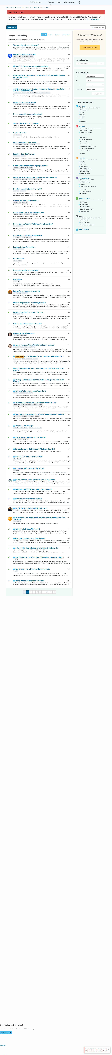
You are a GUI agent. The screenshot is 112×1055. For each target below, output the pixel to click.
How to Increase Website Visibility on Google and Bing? (33, 224)
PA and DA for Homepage (24, 426)
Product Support (84, 220)
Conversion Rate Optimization (88, 186)
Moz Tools (82, 106)
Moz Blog (82, 162)
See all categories (84, 229)
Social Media (83, 193)
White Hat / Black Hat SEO (86, 209)
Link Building (83, 137)
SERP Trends (83, 202)
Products (3, 1045)
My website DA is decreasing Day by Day (29, 468)
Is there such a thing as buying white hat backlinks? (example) (36, 548)
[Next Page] (54, 592)
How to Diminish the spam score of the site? (30, 437)
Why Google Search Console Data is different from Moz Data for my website (38, 369)
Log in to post (12, 27)
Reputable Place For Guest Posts (25, 142)
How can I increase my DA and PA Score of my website (36, 480)
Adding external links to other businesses (29, 581)
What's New (83, 121)
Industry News (84, 166)
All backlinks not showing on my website (27, 235)
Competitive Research (86, 132)
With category (79, 89)
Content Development (86, 130)
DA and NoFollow (19, 133)
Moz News (82, 164)
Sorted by (78, 85)
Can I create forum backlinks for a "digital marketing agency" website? (40, 414)
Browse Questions (82, 72)
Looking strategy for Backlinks (24, 247)
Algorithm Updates (85, 207)
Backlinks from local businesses (24, 102)
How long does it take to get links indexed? (30, 538)
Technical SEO (83, 141)
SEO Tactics (82, 126)
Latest (44, 34)
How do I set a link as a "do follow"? (27, 529)
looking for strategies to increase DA (26, 291)
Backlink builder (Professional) (24, 154)
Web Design (83, 189)
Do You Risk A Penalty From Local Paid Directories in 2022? (35, 403)
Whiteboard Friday (85, 173)
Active (50, 34)
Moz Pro (82, 112)
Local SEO (82, 153)
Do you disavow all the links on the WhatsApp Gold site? (35, 449)
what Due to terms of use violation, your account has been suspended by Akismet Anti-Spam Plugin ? (39, 90)
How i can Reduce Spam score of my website (30, 391)
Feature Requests (84, 222)
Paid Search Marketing (86, 191)
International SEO (84, 151)
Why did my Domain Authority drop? (26, 201)
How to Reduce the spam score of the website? (31, 66)
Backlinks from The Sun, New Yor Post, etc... (28, 312)
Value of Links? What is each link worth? (27, 324)
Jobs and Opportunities (86, 168)
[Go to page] (43, 592)
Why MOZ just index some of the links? (29, 457)
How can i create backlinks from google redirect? (30, 166)
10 (47, 592)
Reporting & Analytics (85, 144)
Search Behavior (84, 204)
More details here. (93, 19)
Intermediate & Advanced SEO (88, 146)
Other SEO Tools (84, 211)
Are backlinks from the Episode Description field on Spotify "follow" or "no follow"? (39, 518)
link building (17, 279)
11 (50, 592)
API (81, 119)
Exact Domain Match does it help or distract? (31, 508)
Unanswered (65, 34)
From (77, 80)
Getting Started (84, 110)
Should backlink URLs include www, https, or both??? (33, 489)
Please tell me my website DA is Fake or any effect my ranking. (35, 177)
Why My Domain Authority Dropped (26, 123)
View (77, 76)
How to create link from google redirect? (27, 114)
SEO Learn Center (84, 171)
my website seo (18, 259)
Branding (82, 184)
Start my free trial (90, 48)
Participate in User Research (87, 224)
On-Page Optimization (86, 139)
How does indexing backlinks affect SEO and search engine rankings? (39, 557)
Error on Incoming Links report (24, 333)
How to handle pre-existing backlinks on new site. (32, 569)
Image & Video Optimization (87, 148)
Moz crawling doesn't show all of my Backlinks (29, 303)
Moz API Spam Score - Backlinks (24, 55)
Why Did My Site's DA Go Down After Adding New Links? (44, 356)
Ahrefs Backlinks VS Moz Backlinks (29, 499)
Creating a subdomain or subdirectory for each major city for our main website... (38, 380)
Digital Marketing (84, 178)
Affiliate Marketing (85, 182)
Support (57, 34)
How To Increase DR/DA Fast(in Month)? (27, 189)
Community (82, 158)
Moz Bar (82, 117)
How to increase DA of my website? (25, 270)
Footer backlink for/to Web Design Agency (28, 212)
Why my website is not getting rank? (26, 45)
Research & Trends (84, 198)
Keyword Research (85, 134)
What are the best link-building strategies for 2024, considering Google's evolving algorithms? (39, 76)
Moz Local (82, 114)
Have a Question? (82, 60)
